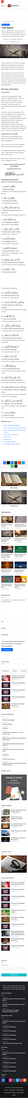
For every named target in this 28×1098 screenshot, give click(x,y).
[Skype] (23, 462)
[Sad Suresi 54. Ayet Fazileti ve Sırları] (21, 565)
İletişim (14, 1095)
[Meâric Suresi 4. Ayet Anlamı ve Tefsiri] (21, 549)
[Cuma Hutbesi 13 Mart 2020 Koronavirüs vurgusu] (5, 826)
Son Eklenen (5, 671)
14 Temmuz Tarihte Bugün (18, 683)
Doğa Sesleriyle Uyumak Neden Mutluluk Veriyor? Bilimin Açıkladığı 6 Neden (18, 933)
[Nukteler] (14, 5)
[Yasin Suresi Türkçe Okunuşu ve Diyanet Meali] (7, 579)
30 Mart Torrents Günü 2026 (18, 831)
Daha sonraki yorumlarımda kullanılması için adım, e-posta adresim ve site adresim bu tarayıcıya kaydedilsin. (13, 644)
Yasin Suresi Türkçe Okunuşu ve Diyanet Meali (6, 585)
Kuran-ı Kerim (11, 21)
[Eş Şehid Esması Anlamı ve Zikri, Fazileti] (5, 839)
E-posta (3, 628)
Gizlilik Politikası (20, 1090)
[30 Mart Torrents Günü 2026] (5, 833)
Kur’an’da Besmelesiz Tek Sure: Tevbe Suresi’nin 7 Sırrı (6, 556)
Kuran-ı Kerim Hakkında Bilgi (12, 425)
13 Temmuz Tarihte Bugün (18, 690)
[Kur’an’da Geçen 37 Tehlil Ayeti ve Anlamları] (7, 533)
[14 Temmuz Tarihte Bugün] (6, 685)
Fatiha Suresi (7, 437)
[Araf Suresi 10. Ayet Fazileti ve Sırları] (7, 565)
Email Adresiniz (5, 965)
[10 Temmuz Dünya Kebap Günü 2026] (6, 706)
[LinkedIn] (12, 462)
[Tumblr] (15, 462)
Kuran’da (3, 75)
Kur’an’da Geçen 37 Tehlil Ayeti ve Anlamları (6, 540)
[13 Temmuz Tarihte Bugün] (6, 692)
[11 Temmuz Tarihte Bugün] (5, 926)
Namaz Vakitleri (7, 1092)
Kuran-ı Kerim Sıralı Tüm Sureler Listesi (15, 428)
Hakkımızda (12, 1090)
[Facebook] (4, 462)
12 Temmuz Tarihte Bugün (18, 696)
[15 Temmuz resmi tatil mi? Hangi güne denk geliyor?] (6, 678)
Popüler (15, 671)
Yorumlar (23, 671)
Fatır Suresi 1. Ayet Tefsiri (11, 434)
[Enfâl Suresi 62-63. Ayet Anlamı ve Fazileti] (21, 519)
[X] (8, 462)
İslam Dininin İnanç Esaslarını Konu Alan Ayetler (20, 585)
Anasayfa (5, 21)
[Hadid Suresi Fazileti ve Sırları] (7, 519)
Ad (2, 621)
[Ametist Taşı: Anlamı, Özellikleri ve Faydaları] (5, 819)
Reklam (14, 1092)
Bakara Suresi (8, 439)
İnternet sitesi (4, 634)
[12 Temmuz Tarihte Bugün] (6, 699)
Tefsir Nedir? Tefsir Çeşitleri (12, 444)
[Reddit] (19, 462)
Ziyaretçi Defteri (20, 1092)
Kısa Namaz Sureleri (9, 441)
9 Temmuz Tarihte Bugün (17, 945)
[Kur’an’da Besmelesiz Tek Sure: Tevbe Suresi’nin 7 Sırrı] (7, 549)
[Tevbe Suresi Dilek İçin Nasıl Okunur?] (21, 533)
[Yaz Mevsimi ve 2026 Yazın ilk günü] (5, 912)
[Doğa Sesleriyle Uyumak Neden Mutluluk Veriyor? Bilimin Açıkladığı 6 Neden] (5, 933)
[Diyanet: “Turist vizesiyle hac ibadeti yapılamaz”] (5, 812)
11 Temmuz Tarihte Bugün (18, 924)
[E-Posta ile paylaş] (15, 466)
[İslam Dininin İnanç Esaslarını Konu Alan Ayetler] (21, 579)
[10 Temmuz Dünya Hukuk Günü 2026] (5, 941)
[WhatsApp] (12, 466)
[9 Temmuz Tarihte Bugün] (5, 948)
